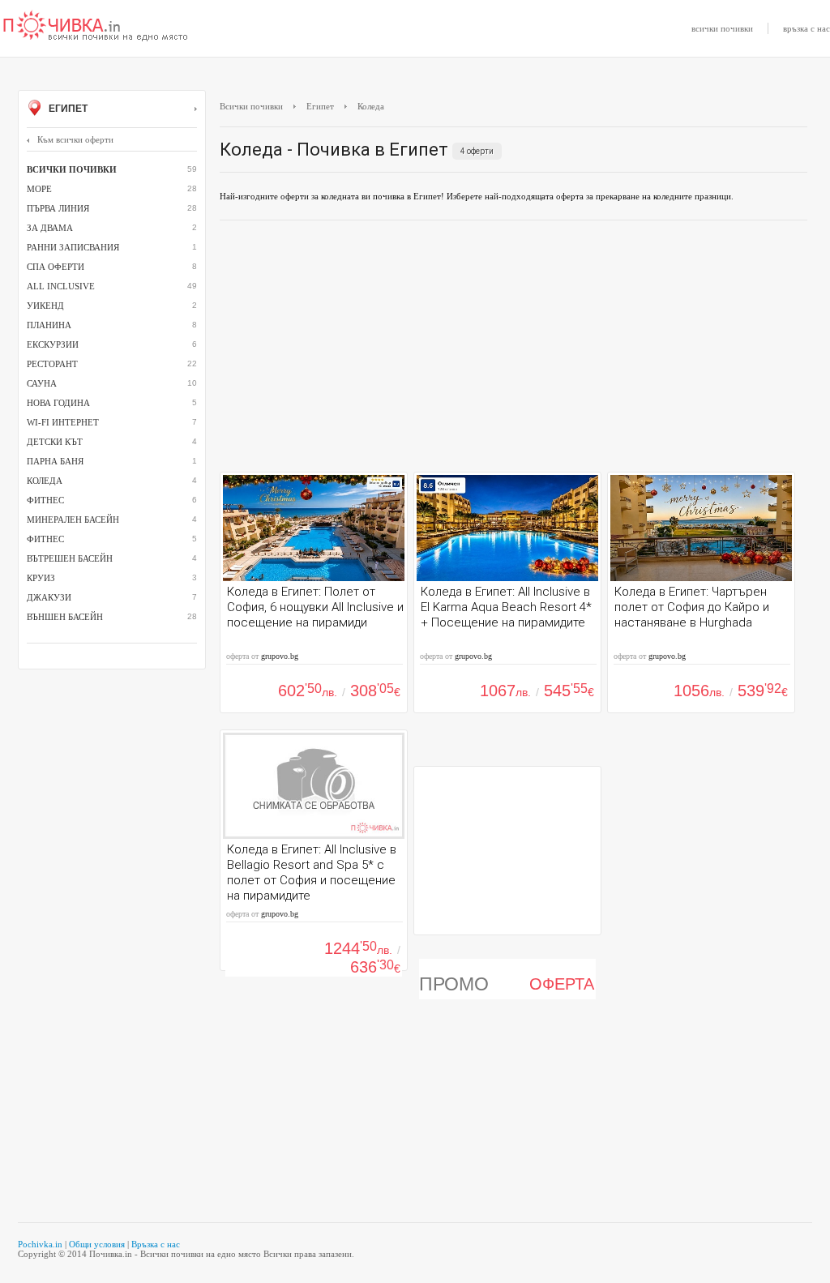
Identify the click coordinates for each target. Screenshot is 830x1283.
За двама (50, 228)
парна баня (55, 461)
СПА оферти (55, 267)
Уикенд (45, 305)
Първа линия (58, 208)
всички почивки (722, 28)
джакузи (49, 597)
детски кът (55, 442)
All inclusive (61, 286)
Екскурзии (53, 344)
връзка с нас (806, 28)
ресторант (52, 364)
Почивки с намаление (95, 26)
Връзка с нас (155, 1244)
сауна (42, 383)
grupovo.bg (279, 656)
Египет (67, 108)
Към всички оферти (75, 139)
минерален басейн (73, 519)
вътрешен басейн (70, 558)
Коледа (44, 480)
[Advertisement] (513, 350)
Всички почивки (251, 106)
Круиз (41, 578)
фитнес (45, 500)
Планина (49, 325)
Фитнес (45, 539)
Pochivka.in (40, 1244)
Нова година (58, 403)
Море (39, 189)
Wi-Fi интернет (63, 422)
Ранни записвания (73, 247)
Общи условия (97, 1244)
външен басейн (65, 617)
